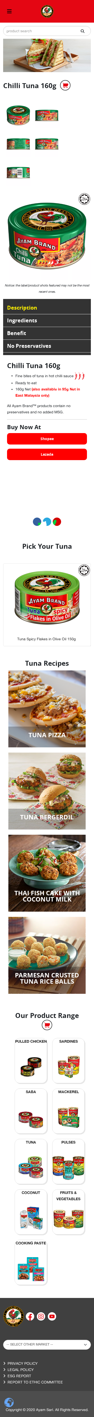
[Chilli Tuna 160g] (18, 115)
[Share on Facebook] (37, 522)
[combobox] (47, 31)
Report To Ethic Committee (35, 1382)
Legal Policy (21, 1370)
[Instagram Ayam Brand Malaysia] (41, 1316)
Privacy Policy (23, 1363)
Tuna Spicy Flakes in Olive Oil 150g (46, 639)
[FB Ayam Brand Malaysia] (30, 1316)
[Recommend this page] (57, 522)
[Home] (13, 1316)
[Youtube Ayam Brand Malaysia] (52, 1316)
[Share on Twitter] (47, 522)
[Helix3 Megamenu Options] (9, 11)
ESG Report (19, 1376)
